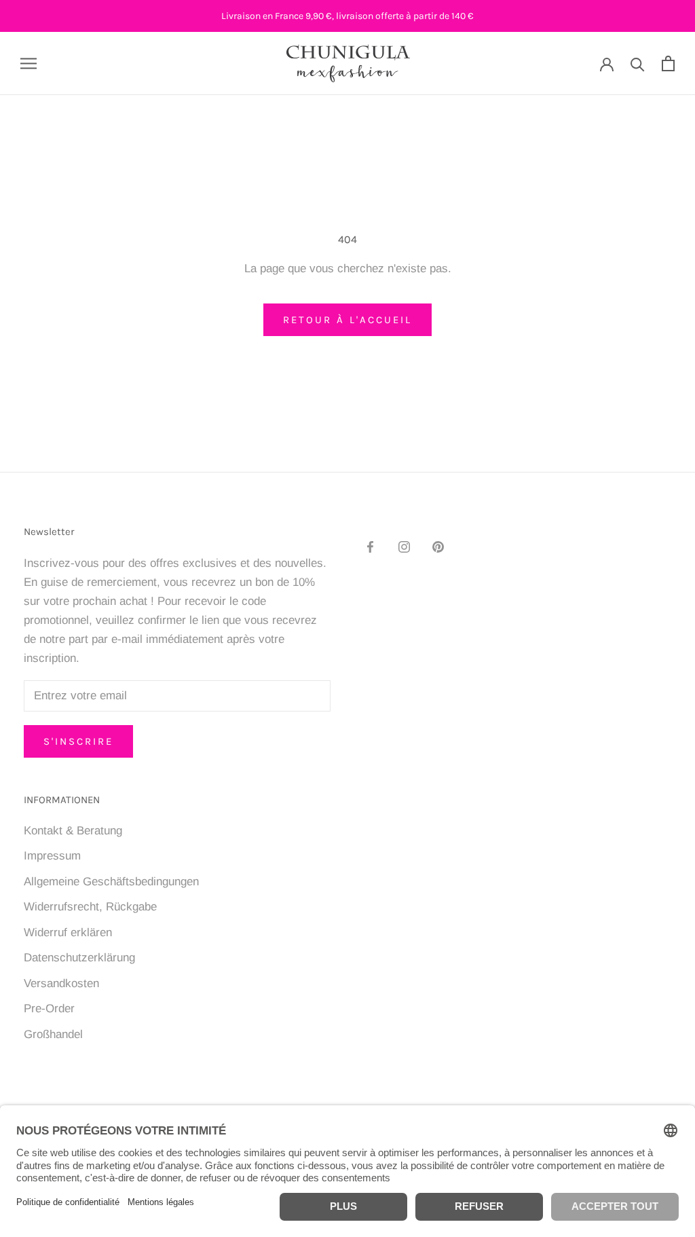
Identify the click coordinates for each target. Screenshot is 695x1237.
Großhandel (53, 1034)
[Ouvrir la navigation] (28, 63)
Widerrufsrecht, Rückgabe (90, 906)
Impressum (52, 855)
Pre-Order (49, 1008)
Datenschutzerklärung (79, 957)
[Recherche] (638, 63)
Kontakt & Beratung (73, 830)
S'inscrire (78, 741)
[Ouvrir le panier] (668, 63)
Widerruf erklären (68, 932)
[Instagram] (404, 546)
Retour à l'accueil (347, 320)
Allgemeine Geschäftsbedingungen (111, 881)
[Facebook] (370, 546)
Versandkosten (61, 983)
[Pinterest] (438, 546)
